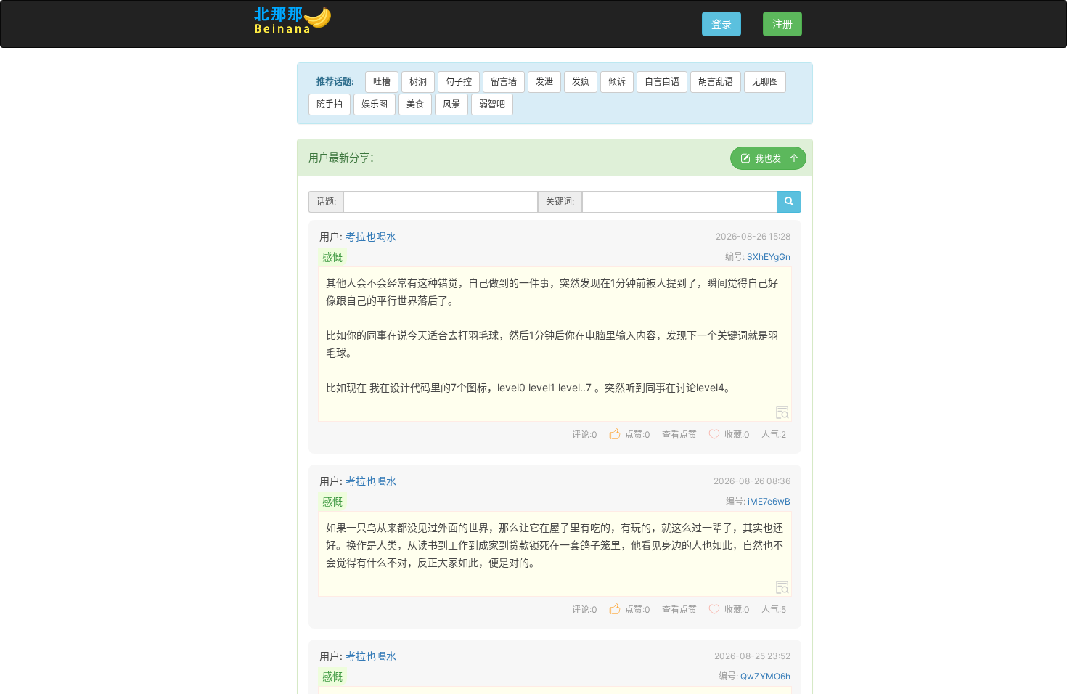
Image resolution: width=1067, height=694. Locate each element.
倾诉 (617, 81)
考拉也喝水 (371, 236)
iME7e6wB (769, 501)
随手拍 (329, 104)
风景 (451, 104)
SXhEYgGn (768, 256)
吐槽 (382, 81)
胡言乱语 (715, 81)
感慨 (332, 256)
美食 (415, 104)
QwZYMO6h (765, 676)
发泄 (544, 81)
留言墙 (504, 81)
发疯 (580, 81)
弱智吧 (492, 104)
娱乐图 (374, 104)
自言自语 (662, 81)
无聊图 (765, 81)
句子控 (459, 81)
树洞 (418, 81)
